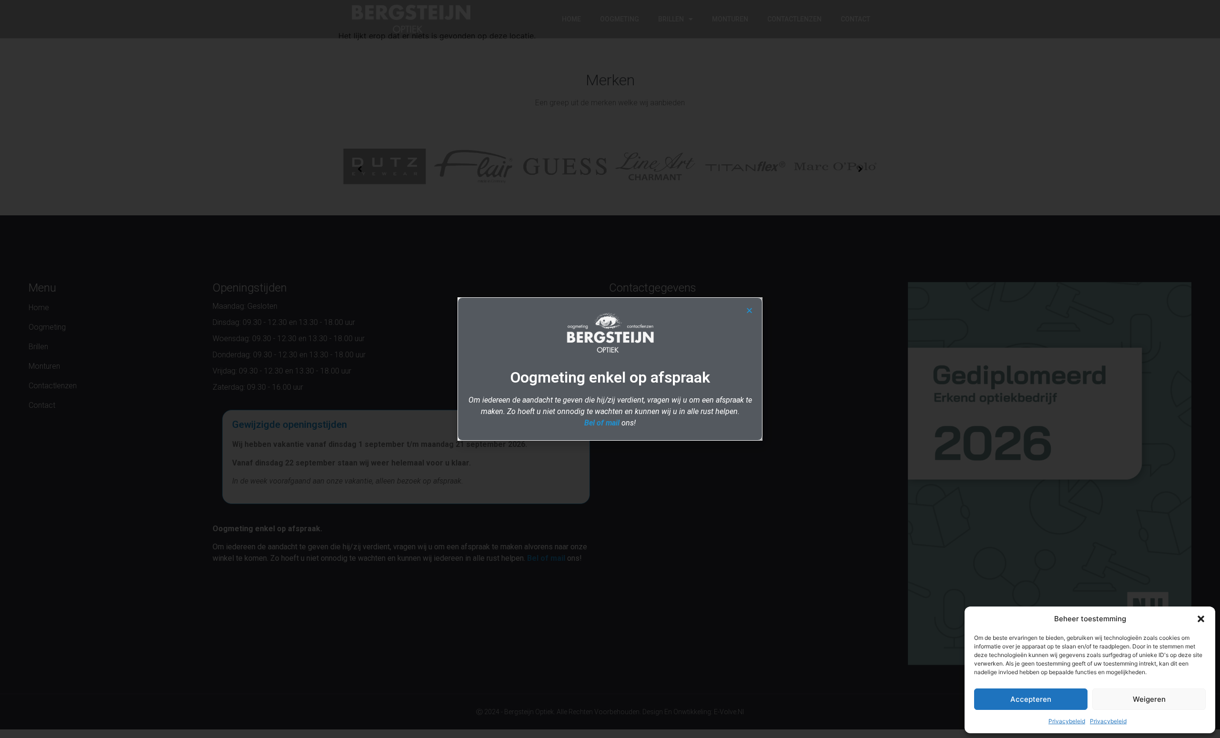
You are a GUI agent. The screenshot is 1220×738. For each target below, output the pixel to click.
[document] (610, 369)
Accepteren (1030, 699)
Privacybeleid (1066, 721)
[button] (1201, 619)
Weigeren (1149, 699)
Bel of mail (602, 422)
